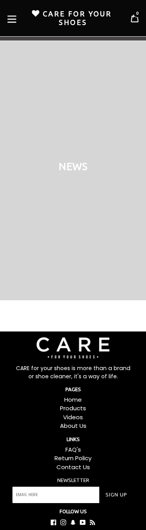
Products (73, 408)
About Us (73, 426)
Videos (73, 417)
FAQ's (73, 449)
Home (73, 399)
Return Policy (73, 458)
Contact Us (73, 467)
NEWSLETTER (73, 480)
